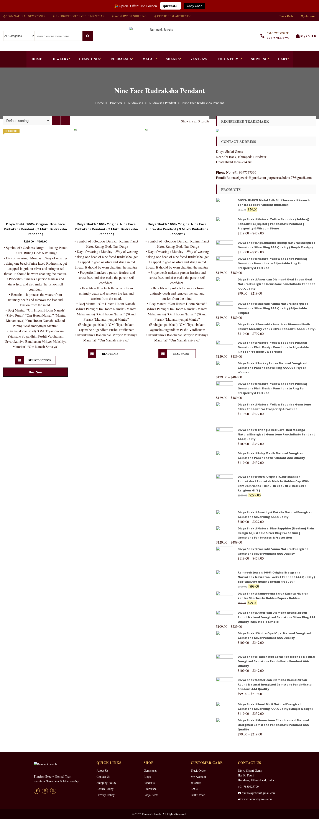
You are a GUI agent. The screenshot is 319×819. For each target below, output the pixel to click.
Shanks (173, 59)
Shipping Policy (106, 783)
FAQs (194, 789)
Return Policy (105, 789)
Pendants (149, 783)
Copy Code (194, 6)
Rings (147, 777)
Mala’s (149, 59)
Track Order (287, 16)
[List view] (65, 120)
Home (37, 59)
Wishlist (196, 783)
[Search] (87, 36)
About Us (102, 770)
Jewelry (61, 59)
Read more (110, 354)
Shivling (259, 59)
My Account (308, 16)
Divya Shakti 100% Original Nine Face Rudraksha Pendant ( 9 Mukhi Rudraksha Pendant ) (35, 229)
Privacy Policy (106, 795)
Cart (283, 59)
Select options (39, 360)
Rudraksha (121, 59)
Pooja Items (229, 59)
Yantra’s (198, 59)
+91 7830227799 (248, 786)
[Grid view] (56, 120)
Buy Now (35, 371)
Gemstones (89, 59)
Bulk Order (198, 795)
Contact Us (103, 777)
